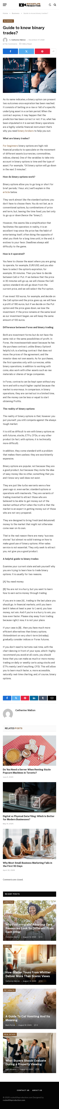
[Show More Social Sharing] (53, 51)
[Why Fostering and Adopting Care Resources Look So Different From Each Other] (29, 921)
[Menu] (5, 4)
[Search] (54, 4)
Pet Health (9, 990)
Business (8, 21)
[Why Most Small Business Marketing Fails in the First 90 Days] (29, 844)
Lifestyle (8, 902)
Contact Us (23, 1090)
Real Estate (10, 1034)
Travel (7, 946)
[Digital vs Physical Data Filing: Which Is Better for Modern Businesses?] (29, 797)
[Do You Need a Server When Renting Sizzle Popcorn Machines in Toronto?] (29, 750)
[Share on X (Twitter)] (26, 51)
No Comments (11, 44)
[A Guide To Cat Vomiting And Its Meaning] (29, 1009)
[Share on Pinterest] (42, 51)
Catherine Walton (18, 40)
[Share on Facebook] (10, 51)
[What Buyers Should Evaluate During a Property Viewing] (29, 1053)
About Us (37, 1090)
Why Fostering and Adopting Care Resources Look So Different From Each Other (29, 928)
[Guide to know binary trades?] (29, 75)
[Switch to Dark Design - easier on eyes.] (50, 4)
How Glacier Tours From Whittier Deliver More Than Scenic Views (28, 974)
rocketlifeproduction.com (14, 1100)
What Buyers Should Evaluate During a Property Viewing (25, 1062)
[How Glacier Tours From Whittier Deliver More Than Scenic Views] (29, 965)
